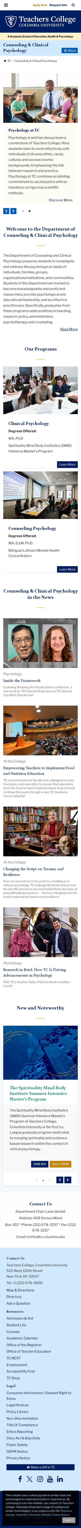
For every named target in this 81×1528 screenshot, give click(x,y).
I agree (69, 1520)
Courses (13, 1324)
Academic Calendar (22, 1331)
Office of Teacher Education (28, 1344)
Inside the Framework (22, 681)
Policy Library (17, 1404)
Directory (14, 1289)
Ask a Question (18, 1296)
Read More (69, 329)
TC (9, 60)
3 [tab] (50, 1173)
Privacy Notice (18, 1451)
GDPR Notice (17, 1444)
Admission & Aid (19, 1311)
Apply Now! (63, 150)
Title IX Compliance (22, 1418)
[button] (6, 5)
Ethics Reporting (19, 1424)
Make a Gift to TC (42, 1460)
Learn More (67, 464)
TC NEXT (13, 1351)
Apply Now (40, 5)
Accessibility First (20, 1364)
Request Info (58, 5)
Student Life (16, 1318)
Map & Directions (20, 1283)
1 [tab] (23, 211)
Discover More (61, 200)
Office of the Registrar (24, 1338)
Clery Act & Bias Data (23, 1431)
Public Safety (17, 1437)
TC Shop (13, 1371)
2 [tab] (29, 211)
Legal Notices (17, 1398)
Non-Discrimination (22, 1411)
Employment (16, 1357)
